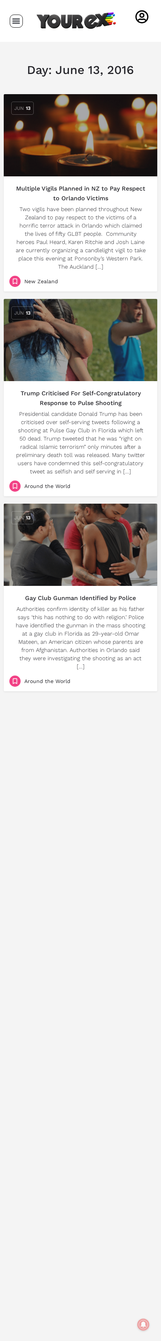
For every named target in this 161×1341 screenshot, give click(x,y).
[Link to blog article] (80, 135)
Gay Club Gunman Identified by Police (80, 598)
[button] (16, 21)
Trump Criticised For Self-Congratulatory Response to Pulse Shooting (81, 398)
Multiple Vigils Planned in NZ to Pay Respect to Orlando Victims (80, 193)
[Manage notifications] (143, 1325)
